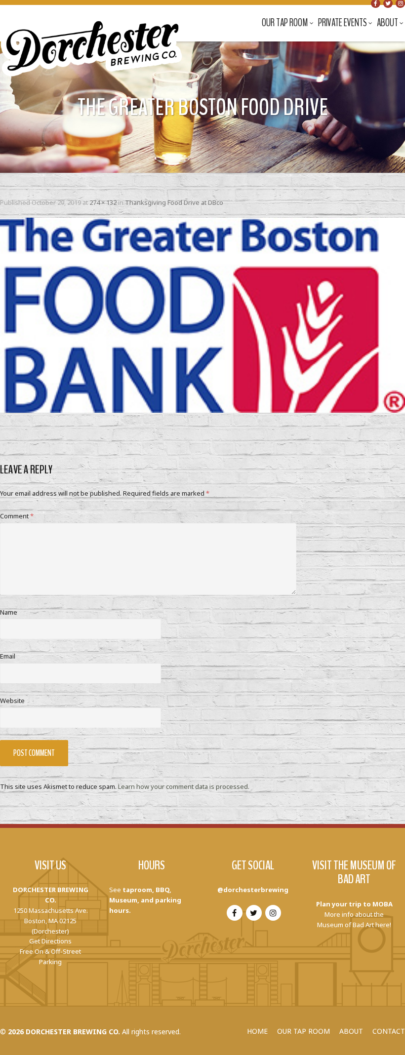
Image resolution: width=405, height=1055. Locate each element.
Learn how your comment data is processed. (183, 786)
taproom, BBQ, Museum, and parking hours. (145, 900)
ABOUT (351, 1031)
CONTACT (388, 1031)
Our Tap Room (285, 23)
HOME (257, 1031)
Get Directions (50, 941)
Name (8, 612)
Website (12, 700)
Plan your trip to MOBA (354, 903)
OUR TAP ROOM (303, 1031)
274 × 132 (103, 202)
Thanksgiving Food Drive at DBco (174, 202)
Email (7, 656)
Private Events (342, 23)
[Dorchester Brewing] (92, 39)
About (387, 23)
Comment (17, 515)
